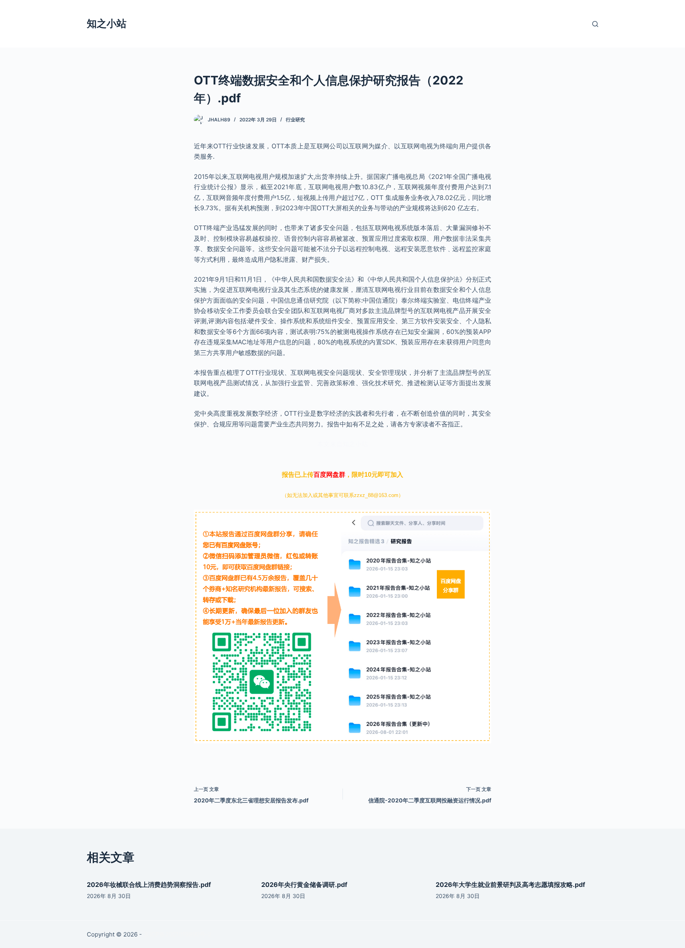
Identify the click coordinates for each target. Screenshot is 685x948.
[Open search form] (595, 24)
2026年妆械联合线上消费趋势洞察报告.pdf (149, 885)
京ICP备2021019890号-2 (177, 934)
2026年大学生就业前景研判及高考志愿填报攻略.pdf (510, 885)
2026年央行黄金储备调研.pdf (304, 885)
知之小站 (106, 23)
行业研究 (295, 120)
